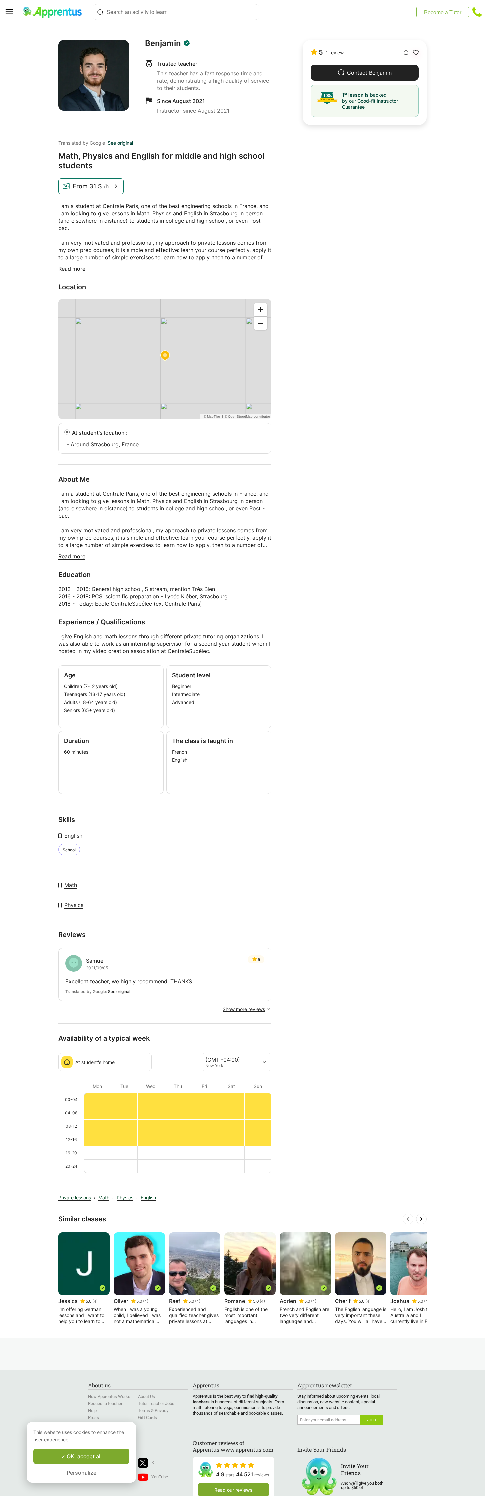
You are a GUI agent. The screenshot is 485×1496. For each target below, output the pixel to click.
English (73, 835)
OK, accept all (83, 1456)
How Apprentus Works (109, 1396)
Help (92, 1410)
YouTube (159, 1476)
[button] (416, 52)
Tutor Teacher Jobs (156, 1403)
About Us (146, 1396)
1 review (335, 52)
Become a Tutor (442, 12)
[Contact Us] (477, 12)
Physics (73, 905)
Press (93, 1417)
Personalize (81, 1472)
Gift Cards (147, 1417)
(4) (95, 1301)
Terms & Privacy (153, 1410)
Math (70, 885)
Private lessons (74, 1197)
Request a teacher (105, 1403)
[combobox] (176, 12)
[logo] (55, 12)
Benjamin (163, 43)
